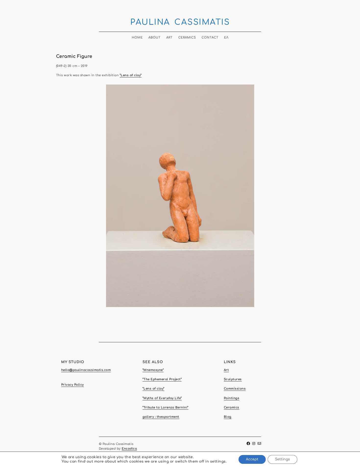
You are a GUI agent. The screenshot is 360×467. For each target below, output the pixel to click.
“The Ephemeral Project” (162, 379)
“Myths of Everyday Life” (162, 398)
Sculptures (233, 379)
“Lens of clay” (131, 75)
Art (169, 37)
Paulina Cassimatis (180, 22)
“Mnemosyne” (153, 370)
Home (137, 37)
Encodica (129, 448)
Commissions (235, 388)
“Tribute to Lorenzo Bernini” (165, 407)
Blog (227, 416)
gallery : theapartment (161, 416)
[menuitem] (226, 36)
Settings (282, 459)
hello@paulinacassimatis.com (86, 370)
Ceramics (187, 37)
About (154, 37)
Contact (210, 37)
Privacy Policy (72, 384)
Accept (252, 459)
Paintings (232, 398)
